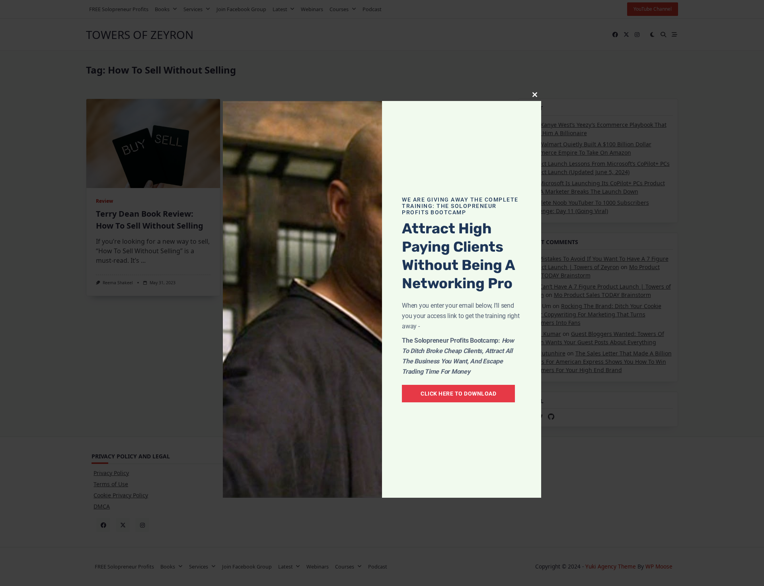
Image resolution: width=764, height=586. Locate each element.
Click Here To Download (458, 393)
